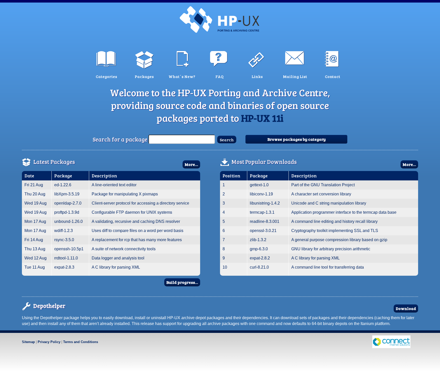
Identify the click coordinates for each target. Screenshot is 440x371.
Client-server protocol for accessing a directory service (140, 203)
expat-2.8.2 (260, 258)
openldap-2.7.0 (67, 203)
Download (406, 308)
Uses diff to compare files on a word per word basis (137, 230)
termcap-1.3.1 (262, 212)
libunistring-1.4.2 (265, 203)
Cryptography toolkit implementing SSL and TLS (334, 230)
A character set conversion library (321, 194)
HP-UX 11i (262, 118)
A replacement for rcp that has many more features (137, 240)
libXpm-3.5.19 (66, 194)
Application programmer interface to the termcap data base (343, 212)
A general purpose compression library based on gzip (339, 240)
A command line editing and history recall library (334, 221)
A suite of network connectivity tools (124, 249)
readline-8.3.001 (264, 221)
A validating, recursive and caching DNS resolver (136, 221)
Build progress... (182, 282)
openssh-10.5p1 (69, 249)
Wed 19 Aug (35, 203)
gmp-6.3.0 (259, 249)
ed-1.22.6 (62, 185)
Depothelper (49, 306)
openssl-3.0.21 (263, 230)
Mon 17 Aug (35, 221)
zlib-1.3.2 (258, 240)
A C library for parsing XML (116, 267)
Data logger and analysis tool (118, 258)
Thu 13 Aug (34, 249)
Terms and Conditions (80, 342)
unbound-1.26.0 (68, 221)
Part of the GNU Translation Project (323, 185)
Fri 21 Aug (33, 185)
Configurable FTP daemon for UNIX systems (132, 212)
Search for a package (120, 139)
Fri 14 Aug (33, 240)
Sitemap (28, 342)
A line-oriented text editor (114, 185)
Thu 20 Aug (34, 194)
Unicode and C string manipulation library (328, 203)
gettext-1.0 (259, 185)
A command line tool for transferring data (327, 267)
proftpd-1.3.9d (66, 212)
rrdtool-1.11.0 (66, 258)
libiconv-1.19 (261, 194)
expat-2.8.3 (64, 267)
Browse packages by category (296, 139)
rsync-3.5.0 (64, 240)
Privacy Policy (49, 342)
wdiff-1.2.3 (63, 230)
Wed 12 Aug (35, 258)
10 (225, 267)
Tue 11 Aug (34, 267)
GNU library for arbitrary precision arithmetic (330, 249)
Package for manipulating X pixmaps (125, 194)
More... (191, 164)
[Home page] (220, 19)
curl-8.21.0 (259, 267)
